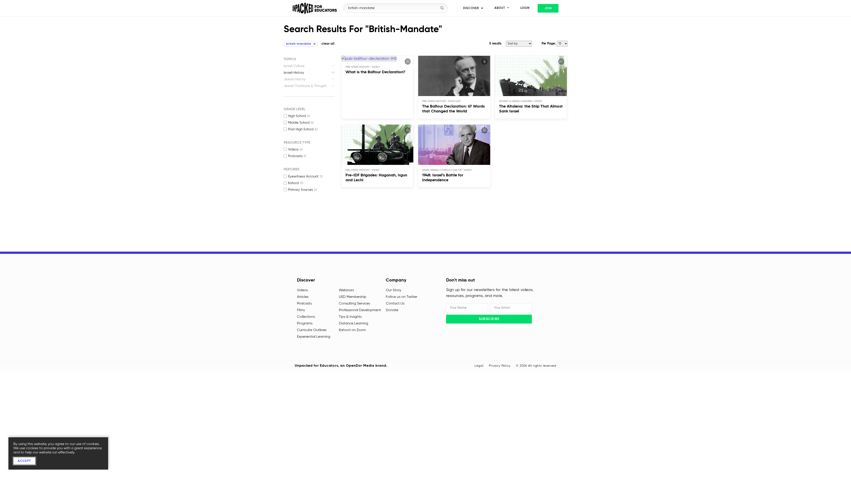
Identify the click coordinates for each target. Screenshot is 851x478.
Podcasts (304, 303)
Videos (302, 290)
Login (525, 8)
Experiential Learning (313, 337)
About (499, 8)
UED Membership (352, 297)
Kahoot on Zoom (352, 330)
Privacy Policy (499, 365)
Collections (306, 317)
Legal (478, 365)
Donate (392, 310)
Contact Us (395, 303)
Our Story (393, 290)
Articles (302, 297)
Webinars (346, 290)
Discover (471, 8)
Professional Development (360, 310)
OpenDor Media (360, 366)
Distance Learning (353, 323)
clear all (327, 44)
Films (301, 310)
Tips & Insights (350, 317)
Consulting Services (354, 303)
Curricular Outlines (311, 330)
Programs (304, 323)
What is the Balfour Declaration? (375, 72)
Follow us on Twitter (401, 297)
